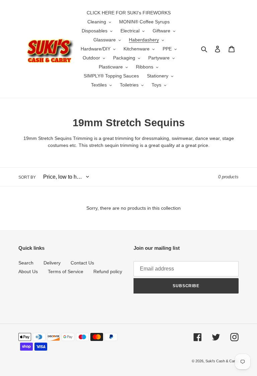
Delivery (52, 262)
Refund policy (107, 271)
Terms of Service (65, 271)
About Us (28, 271)
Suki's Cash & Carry (222, 361)
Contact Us (82, 262)
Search (25, 262)
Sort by (27, 177)
